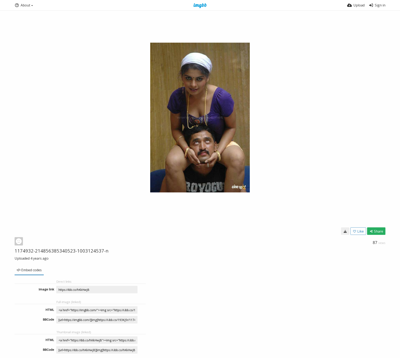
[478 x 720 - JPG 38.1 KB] (345, 231)
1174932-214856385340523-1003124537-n (62, 251)
